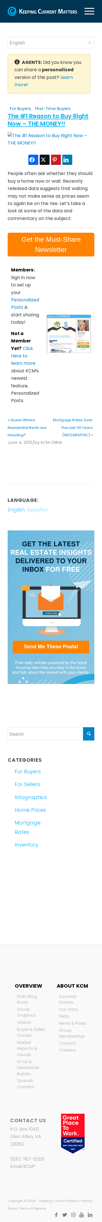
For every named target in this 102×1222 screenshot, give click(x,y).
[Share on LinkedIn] (67, 160)
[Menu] (86, 11)
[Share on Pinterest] (56, 160)
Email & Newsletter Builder (28, 1068)
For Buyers (20, 108)
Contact (67, 1043)
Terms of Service (32, 1208)
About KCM (72, 985)
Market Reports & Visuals (27, 1048)
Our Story (68, 1009)
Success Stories (67, 999)
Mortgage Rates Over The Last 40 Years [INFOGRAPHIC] (73, 427)
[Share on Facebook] (33, 160)
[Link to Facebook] (56, 1215)
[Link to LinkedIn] (90, 1215)
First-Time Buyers (53, 108)
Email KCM (21, 1166)
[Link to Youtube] (81, 1215)
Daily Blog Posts (27, 999)
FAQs (64, 1016)
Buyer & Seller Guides (31, 1033)
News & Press (72, 1023)
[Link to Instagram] (73, 1215)
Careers (67, 1050)
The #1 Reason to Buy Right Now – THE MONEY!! (48, 120)
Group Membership (72, 1033)
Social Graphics (26, 1012)
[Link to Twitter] (64, 1215)
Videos (24, 1022)
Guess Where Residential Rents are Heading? (27, 427)
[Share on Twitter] (45, 160)
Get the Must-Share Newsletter (51, 244)
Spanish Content (25, 1084)
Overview (28, 985)
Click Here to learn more (23, 356)
